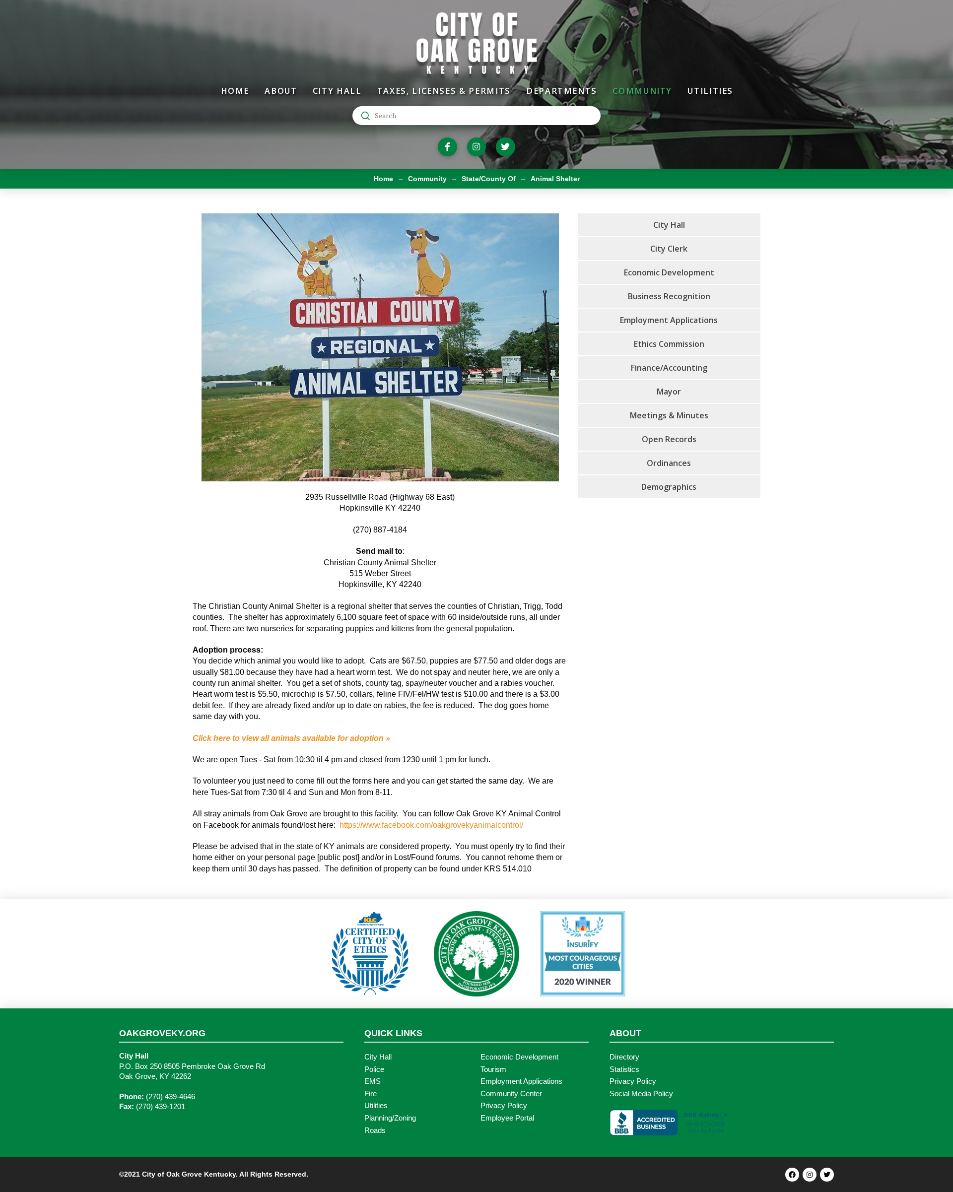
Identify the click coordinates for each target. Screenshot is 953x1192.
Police (374, 1069)
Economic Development (519, 1057)
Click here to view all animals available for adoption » (291, 738)
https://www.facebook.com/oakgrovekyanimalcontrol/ (431, 825)
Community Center (511, 1094)
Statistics (624, 1069)
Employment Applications (521, 1081)
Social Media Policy (641, 1094)
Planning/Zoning (390, 1118)
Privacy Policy (503, 1106)
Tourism (493, 1069)
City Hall (378, 1057)
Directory (624, 1057)
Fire (370, 1094)
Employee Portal (507, 1118)
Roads (375, 1130)
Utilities (376, 1106)
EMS (372, 1081)
